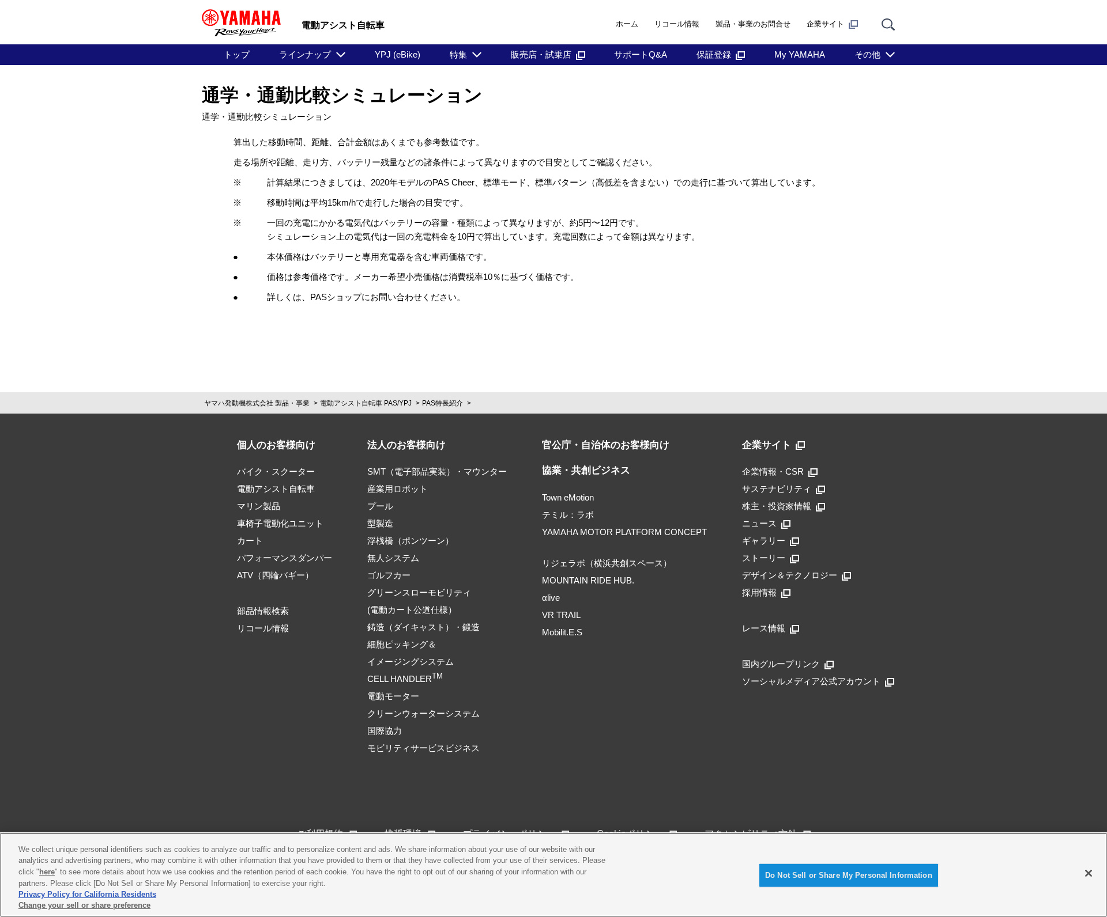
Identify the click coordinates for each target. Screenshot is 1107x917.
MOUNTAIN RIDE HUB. (588, 580)
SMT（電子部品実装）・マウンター (437, 471)
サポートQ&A (640, 54)
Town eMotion (568, 497)
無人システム (393, 558)
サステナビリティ (776, 489)
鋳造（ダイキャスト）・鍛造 (423, 627)
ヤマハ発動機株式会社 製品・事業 (257, 403)
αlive (551, 598)
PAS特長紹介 (442, 403)
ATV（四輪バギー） (275, 575)
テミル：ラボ (568, 515)
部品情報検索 (263, 611)
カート (250, 540)
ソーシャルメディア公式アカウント (811, 681)
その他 (867, 54)
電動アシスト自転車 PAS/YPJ (366, 403)
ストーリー (763, 558)
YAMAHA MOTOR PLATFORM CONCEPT (624, 532)
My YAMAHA (799, 54)
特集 (458, 54)
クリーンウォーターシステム (423, 713)
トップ (237, 54)
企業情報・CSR (773, 471)
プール (380, 506)
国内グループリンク (781, 664)
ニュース (759, 523)
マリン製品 (258, 506)
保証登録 (713, 54)
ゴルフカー (389, 575)
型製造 (380, 523)
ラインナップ (305, 54)
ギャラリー (763, 540)
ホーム (627, 24)
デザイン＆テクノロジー (789, 575)
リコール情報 (676, 24)
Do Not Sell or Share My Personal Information (848, 875)
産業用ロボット (397, 489)
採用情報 (759, 592)
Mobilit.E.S (562, 632)
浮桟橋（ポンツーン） (410, 540)
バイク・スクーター (276, 471)
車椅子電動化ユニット (280, 523)
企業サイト (825, 24)
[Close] (1088, 873)
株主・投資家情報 (776, 506)
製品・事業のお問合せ (753, 24)
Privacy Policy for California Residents (87, 894)
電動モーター (393, 696)
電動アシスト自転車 (276, 489)
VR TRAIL (561, 615)
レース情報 (763, 628)
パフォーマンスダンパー (284, 558)
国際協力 (384, 731)
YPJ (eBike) (397, 54)
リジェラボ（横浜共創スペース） (607, 563)
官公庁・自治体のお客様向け (605, 444)
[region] (553, 874)
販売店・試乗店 (541, 54)
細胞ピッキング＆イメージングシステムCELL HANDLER (410, 661)
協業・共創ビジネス (586, 470)
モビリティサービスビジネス (423, 748)
